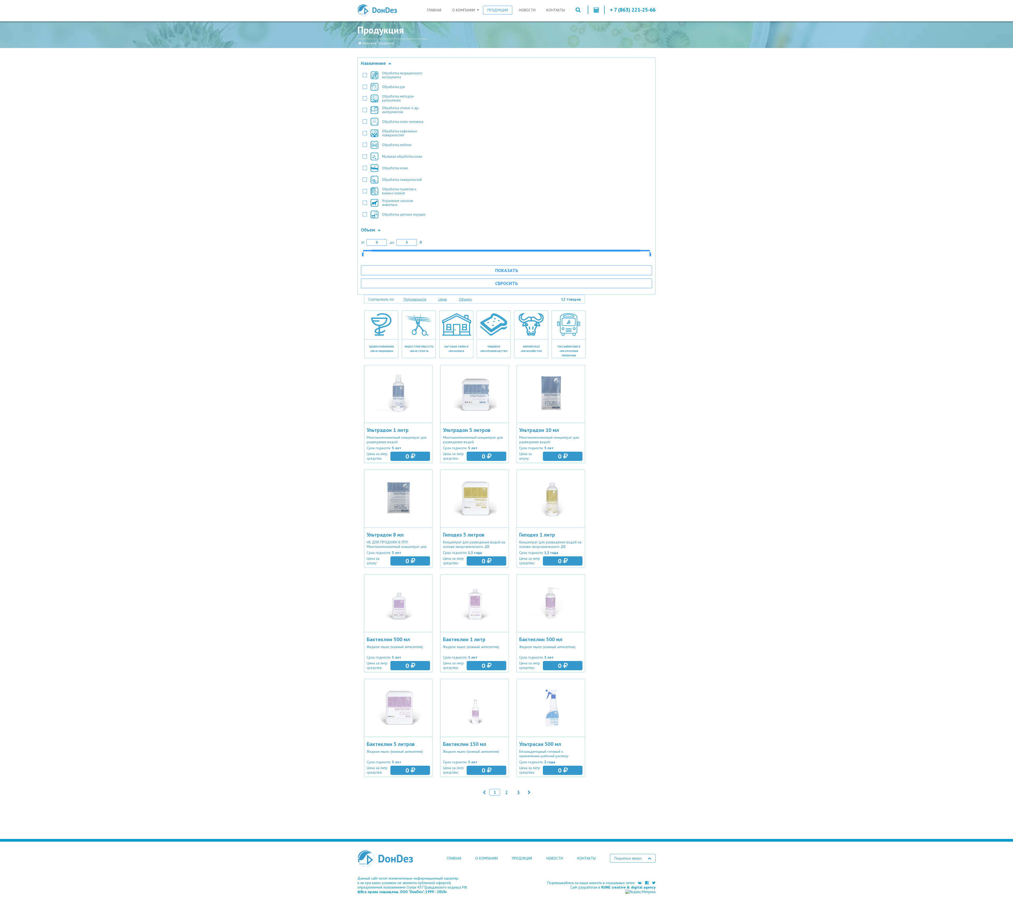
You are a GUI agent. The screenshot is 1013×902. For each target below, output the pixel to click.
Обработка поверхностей (402, 179)
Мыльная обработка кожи (402, 156)
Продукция (497, 10)
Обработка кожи (395, 168)
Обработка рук (393, 87)
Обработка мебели (397, 145)
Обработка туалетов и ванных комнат (399, 191)
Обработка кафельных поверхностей (399, 133)
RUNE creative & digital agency (628, 887)
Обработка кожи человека (402, 121)
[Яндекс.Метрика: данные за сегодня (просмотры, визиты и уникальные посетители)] (640, 892)
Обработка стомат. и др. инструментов (400, 110)
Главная (434, 10)
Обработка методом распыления (398, 98)
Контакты (555, 10)
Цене (442, 299)
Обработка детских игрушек (404, 214)
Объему (465, 299)
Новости (527, 10)
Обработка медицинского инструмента (402, 75)
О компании (463, 10)
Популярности (415, 299)
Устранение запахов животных (397, 203)
